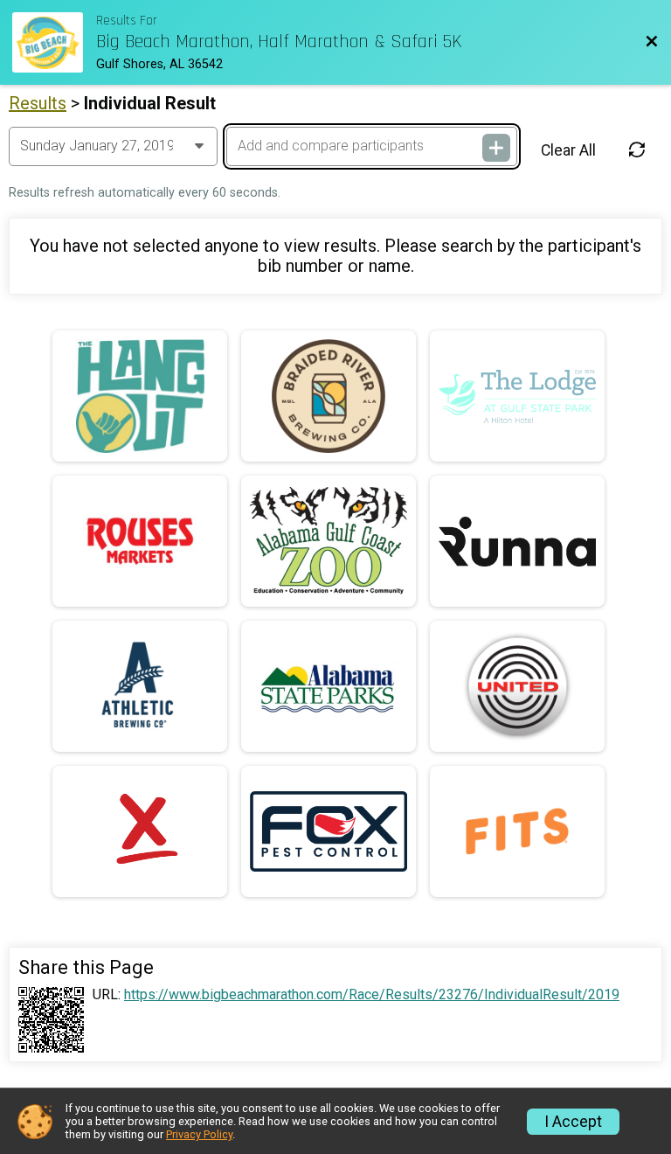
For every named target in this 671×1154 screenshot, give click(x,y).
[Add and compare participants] (496, 148)
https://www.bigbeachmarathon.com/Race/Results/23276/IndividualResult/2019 (371, 995)
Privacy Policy (199, 1134)
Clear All (568, 150)
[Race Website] (54, 42)
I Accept (573, 1121)
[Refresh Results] (637, 149)
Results (37, 103)
